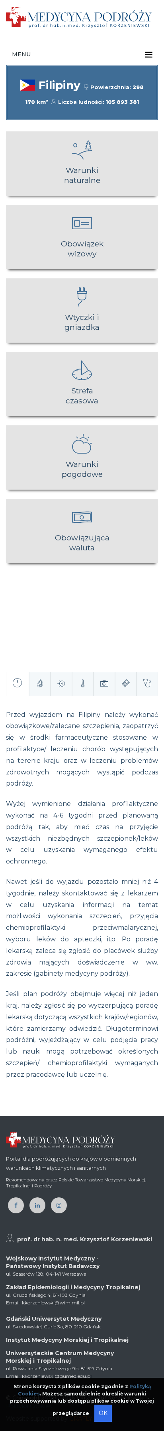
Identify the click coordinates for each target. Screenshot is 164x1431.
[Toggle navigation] (149, 54)
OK (103, 1413)
